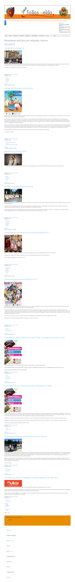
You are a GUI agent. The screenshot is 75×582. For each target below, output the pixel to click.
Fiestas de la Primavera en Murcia (18, 88)
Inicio (6, 35)
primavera (8, 79)
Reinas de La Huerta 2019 (15, 151)
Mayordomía (27, 35)
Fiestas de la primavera (14, 48)
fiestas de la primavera (10, 142)
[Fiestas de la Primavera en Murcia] (13, 102)
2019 (7, 179)
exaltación (8, 223)
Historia (10, 35)
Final (7, 510)
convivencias (8, 377)
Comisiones (16, 35)
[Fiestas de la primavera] (13, 56)
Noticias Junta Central (13, 74)
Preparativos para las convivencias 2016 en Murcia (25, 436)
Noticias (47, 35)
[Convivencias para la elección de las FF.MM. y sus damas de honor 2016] (13, 352)
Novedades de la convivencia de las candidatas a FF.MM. (28, 386)
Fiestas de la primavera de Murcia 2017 (20, 279)
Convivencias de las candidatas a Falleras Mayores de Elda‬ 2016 (31, 477)
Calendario (22, 35)
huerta (7, 177)
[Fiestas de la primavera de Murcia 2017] (13, 293)
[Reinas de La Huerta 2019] (13, 159)
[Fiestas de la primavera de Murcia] (13, 195)
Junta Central (41, 35)
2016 (7, 375)
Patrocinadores (35, 35)
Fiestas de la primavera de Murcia (18, 186)
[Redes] (5, 24)
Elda (54, 35)
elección (7, 376)
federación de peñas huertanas (12, 144)
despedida (8, 267)
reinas (7, 176)
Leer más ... (6, 83)
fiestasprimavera (9, 330)
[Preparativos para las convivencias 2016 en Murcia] (13, 445)
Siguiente (8, 509)
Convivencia (8, 429)
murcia (7, 80)
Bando (7, 81)
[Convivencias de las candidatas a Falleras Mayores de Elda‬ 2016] (13, 483)
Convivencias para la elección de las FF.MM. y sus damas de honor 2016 (34, 337)
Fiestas (7, 78)
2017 (7, 272)
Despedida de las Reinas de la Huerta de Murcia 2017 (27, 232)
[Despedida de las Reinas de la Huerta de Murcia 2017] (13, 243)
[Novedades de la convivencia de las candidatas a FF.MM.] (13, 400)
